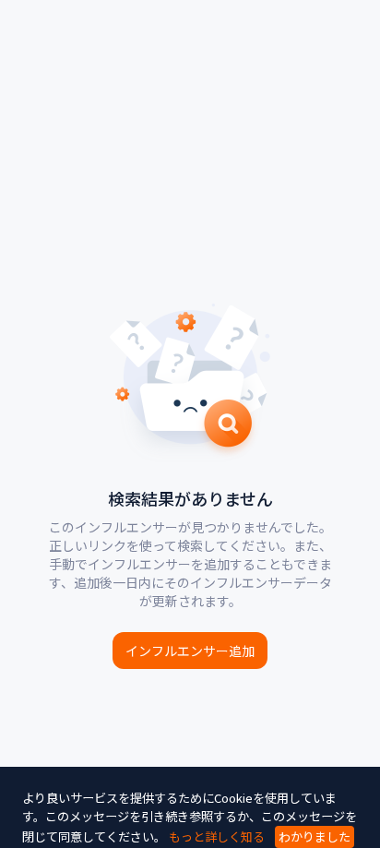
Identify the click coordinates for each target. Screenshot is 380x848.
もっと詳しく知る (217, 836)
